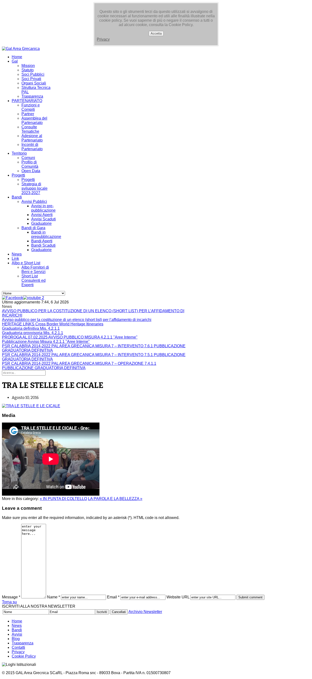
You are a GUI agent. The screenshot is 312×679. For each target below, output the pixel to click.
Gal (15, 61)
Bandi (17, 197)
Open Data (30, 171)
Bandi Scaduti (43, 245)
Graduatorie (41, 223)
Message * (11, 597)
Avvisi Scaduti (43, 219)
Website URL (177, 597)
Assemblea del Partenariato (34, 120)
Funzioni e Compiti (30, 107)
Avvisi (17, 634)
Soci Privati (31, 79)
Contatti (18, 647)
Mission (28, 66)
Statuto (27, 70)
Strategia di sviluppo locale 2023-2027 (34, 188)
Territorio (19, 153)
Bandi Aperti (41, 241)
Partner (27, 114)
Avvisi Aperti (42, 215)
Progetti (18, 175)
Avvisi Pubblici (34, 201)
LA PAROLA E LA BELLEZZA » (115, 499)
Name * (53, 597)
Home (17, 57)
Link (15, 258)
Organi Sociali (33, 83)
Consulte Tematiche (30, 129)
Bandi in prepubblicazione (46, 234)
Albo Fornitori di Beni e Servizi (35, 269)
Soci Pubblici (32, 74)
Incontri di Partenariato (32, 146)
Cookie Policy (24, 656)
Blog (16, 639)
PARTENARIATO (27, 101)
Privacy (103, 39)
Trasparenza (32, 96)
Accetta (156, 33)
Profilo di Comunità (29, 164)
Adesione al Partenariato (32, 138)
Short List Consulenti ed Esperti (33, 280)
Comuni (28, 158)
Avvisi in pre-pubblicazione (43, 208)
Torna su (9, 602)
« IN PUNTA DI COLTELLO (63, 499)
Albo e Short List (26, 263)
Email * (113, 597)
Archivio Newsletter (145, 612)
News (17, 254)
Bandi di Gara (33, 228)
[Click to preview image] (31, 406)
